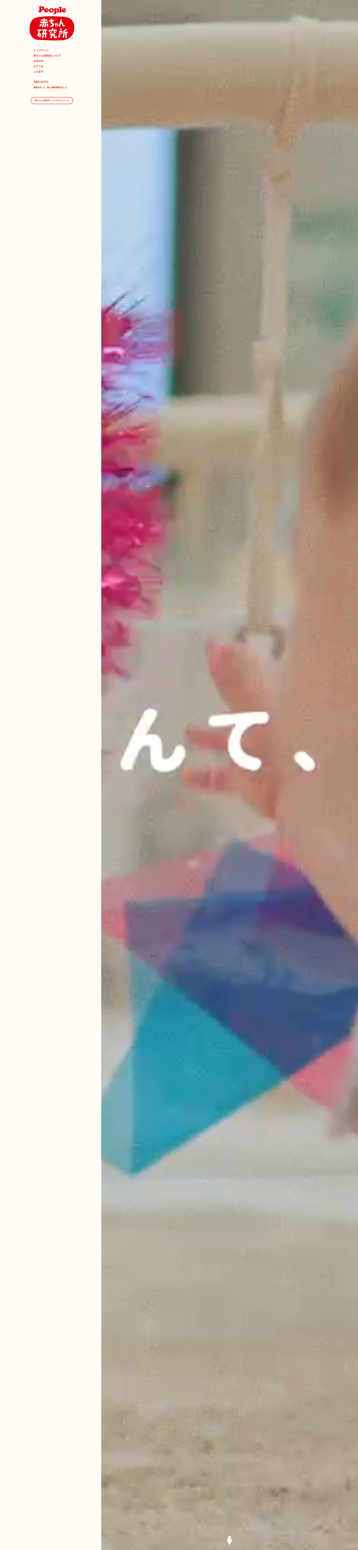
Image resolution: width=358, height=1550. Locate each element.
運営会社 (37, 87)
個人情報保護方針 (55, 87)
